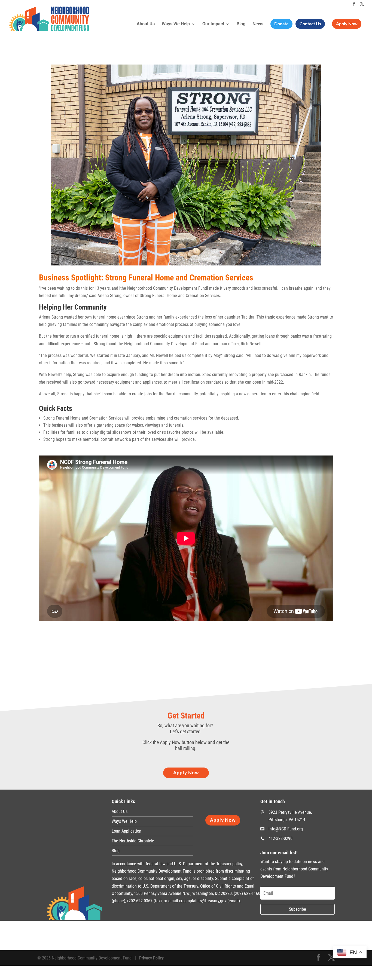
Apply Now (347, 23)
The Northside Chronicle (133, 840)
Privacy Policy (151, 958)
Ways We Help (176, 24)
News (257, 24)
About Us (146, 24)
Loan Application (126, 831)
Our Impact (213, 24)
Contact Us (310, 23)
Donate (281, 23)
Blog (241, 24)
